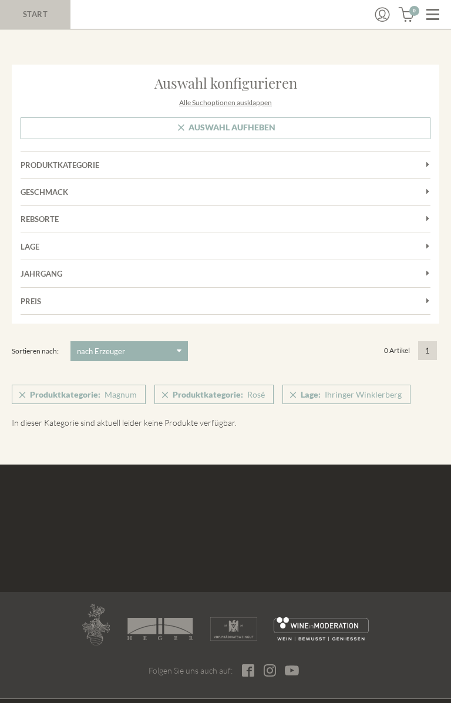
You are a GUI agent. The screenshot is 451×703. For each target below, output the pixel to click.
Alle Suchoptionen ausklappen (225, 102)
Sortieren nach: (35, 351)
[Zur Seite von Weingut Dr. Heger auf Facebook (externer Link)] (248, 670)
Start (35, 14)
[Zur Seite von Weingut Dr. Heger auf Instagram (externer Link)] (270, 670)
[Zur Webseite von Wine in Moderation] (321, 629)
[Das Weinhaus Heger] (160, 629)
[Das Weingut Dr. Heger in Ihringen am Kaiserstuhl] (96, 625)
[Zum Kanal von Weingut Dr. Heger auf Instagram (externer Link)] (292, 670)
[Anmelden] (382, 14)
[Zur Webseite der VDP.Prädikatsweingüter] (233, 629)
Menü (432, 14)
